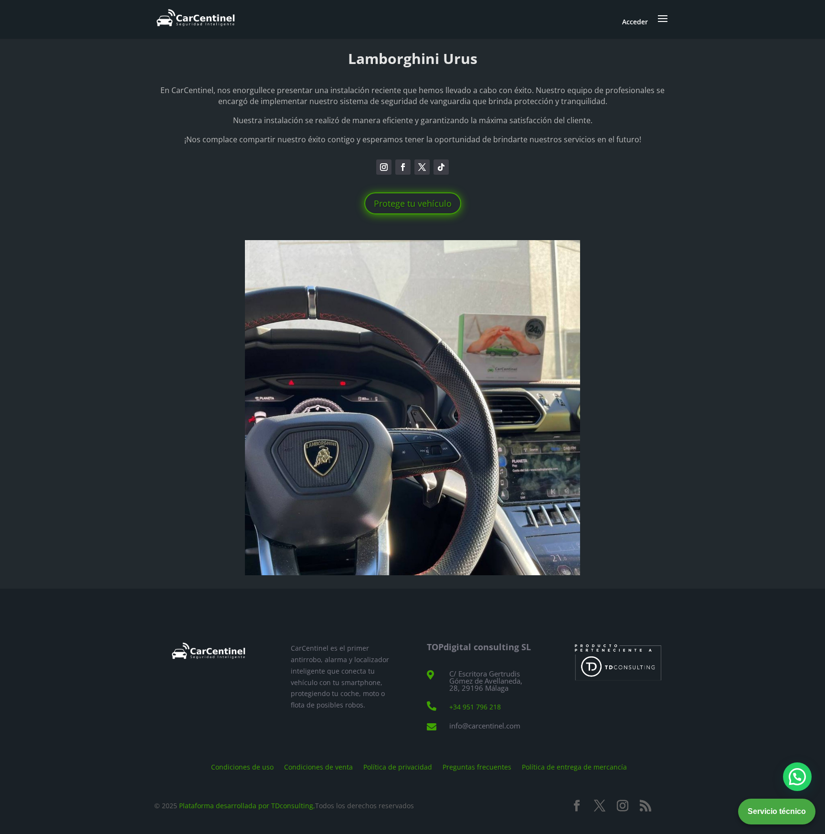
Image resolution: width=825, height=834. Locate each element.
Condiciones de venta (318, 766)
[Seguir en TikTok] (441, 167)
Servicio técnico (777, 811)
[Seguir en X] (422, 167)
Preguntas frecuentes (477, 766)
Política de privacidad (397, 766)
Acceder (635, 21)
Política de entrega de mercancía (574, 766)
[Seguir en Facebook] (403, 167)
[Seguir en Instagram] (383, 167)
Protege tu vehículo (413, 203)
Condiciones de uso (242, 766)
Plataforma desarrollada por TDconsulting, (247, 805)
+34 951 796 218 (475, 706)
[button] (797, 776)
